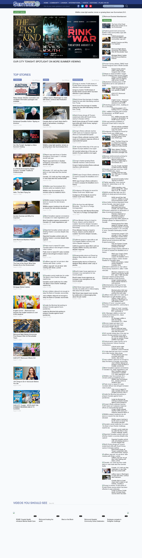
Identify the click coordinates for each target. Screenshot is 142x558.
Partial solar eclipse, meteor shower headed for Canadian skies (120, 263)
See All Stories (36, 80)
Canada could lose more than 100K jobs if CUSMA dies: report (119, 173)
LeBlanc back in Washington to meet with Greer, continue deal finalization (120, 475)
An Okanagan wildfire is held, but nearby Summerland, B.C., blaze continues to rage (119, 320)
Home (46, 3)
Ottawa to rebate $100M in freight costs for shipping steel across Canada (120, 78)
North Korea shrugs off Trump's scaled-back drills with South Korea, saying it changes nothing (120, 451)
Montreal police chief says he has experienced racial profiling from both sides (119, 291)
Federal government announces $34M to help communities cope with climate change (119, 38)
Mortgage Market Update (119, 55)
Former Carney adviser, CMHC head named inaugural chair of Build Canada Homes (119, 71)
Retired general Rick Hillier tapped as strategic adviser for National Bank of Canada (120, 225)
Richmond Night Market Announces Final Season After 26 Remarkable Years (120, 50)
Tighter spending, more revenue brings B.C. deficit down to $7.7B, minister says (120, 189)
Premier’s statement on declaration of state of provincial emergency (119, 215)
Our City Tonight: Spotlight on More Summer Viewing (120, 166)
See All (51, 503)
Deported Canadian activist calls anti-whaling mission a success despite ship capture (120, 441)
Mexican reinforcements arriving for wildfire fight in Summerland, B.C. (119, 160)
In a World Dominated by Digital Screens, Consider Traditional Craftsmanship (119, 144)
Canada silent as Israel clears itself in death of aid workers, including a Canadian (119, 482)
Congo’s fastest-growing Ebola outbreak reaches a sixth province (119, 281)
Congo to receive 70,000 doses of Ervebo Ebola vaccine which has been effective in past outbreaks (119, 493)
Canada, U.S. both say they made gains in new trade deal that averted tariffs (120, 469)
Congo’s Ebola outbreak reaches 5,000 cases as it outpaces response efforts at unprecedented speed (120, 411)
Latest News (19, 12)
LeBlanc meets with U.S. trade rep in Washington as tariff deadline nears (120, 299)
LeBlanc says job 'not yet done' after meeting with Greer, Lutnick (119, 459)
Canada (64, 3)
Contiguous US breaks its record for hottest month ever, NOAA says (119, 136)
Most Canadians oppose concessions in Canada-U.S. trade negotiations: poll (120, 372)
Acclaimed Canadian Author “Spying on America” (120, 179)
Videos (85, 3)
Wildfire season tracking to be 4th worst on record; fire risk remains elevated (120, 420)
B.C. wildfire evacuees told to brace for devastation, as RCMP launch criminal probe (120, 119)
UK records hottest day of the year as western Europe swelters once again (120, 337)
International (75, 3)
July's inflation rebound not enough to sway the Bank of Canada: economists (120, 364)
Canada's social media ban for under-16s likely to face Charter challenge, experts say (120, 431)
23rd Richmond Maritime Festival (119, 57)
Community (54, 3)
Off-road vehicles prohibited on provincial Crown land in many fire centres (120, 128)
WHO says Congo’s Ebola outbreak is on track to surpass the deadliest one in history (120, 256)
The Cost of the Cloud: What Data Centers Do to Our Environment (119, 25)
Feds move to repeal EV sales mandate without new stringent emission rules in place (120, 391)
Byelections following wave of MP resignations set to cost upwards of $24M (120, 88)
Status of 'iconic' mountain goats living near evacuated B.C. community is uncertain (120, 310)
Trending (107, 20)
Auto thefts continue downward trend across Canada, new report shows (120, 207)
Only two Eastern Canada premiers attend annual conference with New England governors (119, 246)
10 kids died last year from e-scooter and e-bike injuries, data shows (120, 356)
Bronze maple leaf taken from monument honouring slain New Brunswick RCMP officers (119, 330)
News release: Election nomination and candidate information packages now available (119, 151)
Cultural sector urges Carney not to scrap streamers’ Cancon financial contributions (120, 348)
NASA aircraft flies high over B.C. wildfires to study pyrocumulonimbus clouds (120, 198)
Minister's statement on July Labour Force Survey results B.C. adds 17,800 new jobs (120, 273)
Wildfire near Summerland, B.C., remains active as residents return (120, 380)
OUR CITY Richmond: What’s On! (118, 94)
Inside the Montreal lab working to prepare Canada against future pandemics (120, 400)
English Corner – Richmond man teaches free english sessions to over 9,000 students (120, 102)
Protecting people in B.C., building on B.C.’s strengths (120, 109)
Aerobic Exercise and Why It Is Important (120, 43)
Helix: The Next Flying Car (120, 141)
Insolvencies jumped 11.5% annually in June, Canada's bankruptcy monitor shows (120, 235)
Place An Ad (104, 3)
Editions (93, 3)
